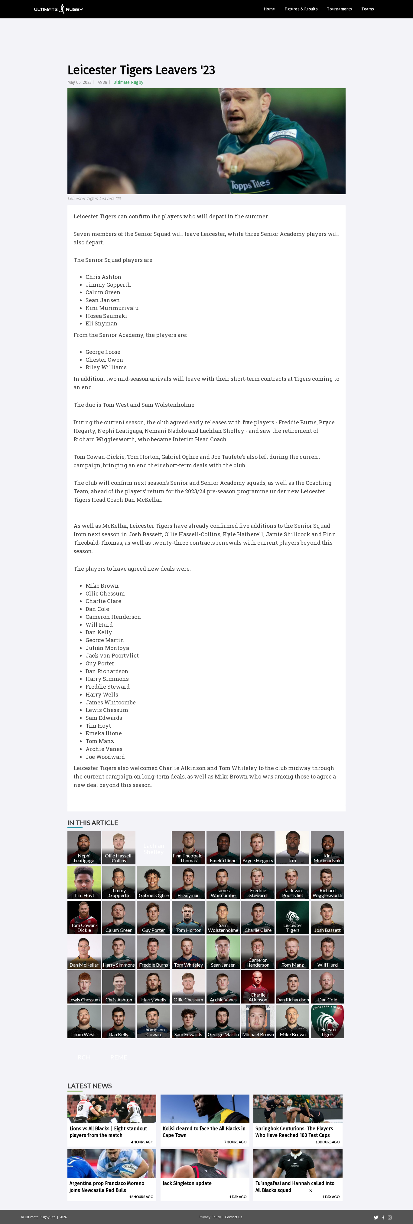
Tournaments (339, 8)
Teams (368, 8)
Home (269, 8)
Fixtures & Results (301, 8)
